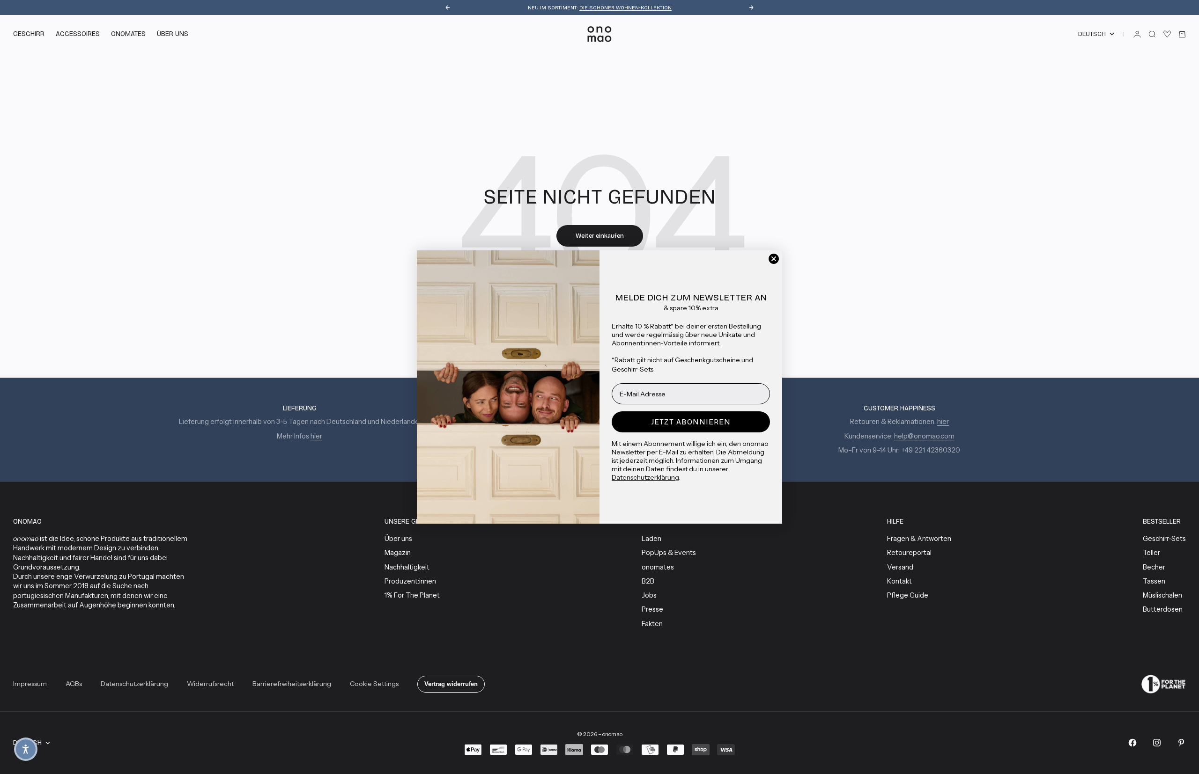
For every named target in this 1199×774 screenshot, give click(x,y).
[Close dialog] (773, 258)
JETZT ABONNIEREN (691, 421)
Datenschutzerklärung (645, 477)
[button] (25, 749)
